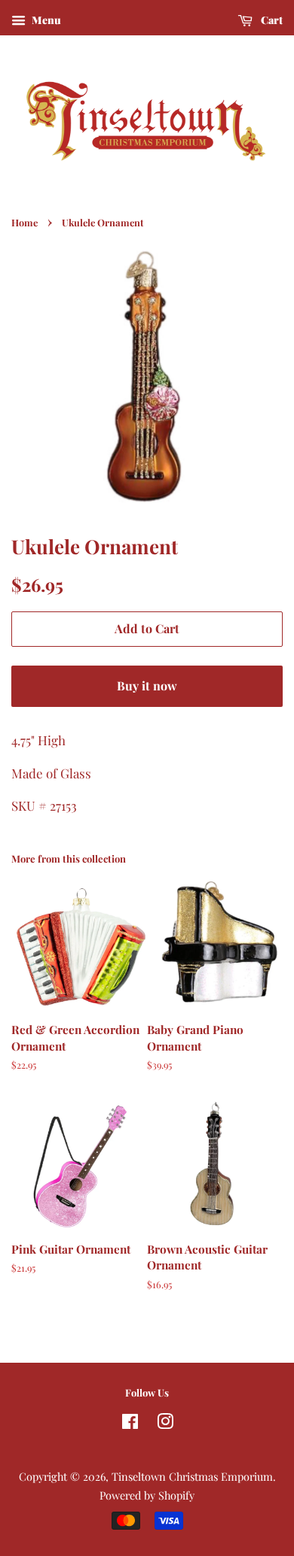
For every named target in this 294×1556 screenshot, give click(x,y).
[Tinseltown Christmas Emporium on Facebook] (130, 1423)
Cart (271, 20)
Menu (45, 20)
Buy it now (147, 685)
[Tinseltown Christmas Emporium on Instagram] (165, 1423)
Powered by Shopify (147, 1495)
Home (24, 222)
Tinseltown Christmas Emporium (192, 1476)
